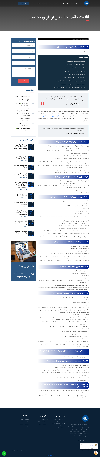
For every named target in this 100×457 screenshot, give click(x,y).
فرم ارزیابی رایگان (60, 427)
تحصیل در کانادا (24, 422)
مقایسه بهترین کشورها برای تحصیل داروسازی (21, 195)
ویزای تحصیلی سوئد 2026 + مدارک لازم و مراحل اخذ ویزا (22, 124)
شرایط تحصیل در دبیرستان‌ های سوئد (20, 174)
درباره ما (38, 3)
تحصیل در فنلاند (24, 426)
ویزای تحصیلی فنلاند (41, 422)
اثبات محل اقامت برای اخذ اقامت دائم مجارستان (75, 71)
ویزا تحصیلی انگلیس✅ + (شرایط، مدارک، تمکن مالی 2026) (23, 104)
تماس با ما (13, 451)
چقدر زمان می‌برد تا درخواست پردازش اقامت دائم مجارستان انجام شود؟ (70, 81)
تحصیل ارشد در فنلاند (25, 121)
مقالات (60, 3)
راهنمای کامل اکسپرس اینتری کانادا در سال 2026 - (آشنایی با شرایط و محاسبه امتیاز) (20, 147)
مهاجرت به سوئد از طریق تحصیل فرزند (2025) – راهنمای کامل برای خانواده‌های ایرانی (21, 185)
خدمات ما (51, 3)
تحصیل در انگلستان (24, 424)
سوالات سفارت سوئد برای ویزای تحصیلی (20, 166)
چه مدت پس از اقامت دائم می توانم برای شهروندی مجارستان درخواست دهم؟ (69, 87)
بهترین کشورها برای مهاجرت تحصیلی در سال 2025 (22, 100)
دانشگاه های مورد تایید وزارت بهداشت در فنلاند (21, 232)
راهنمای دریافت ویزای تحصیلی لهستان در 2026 (21, 157)
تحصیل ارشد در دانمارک (25, 118)
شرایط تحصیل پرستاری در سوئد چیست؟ (20, 203)
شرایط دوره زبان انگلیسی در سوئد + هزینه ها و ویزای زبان (22, 114)
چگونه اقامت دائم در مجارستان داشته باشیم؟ (76, 61)
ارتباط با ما (44, 3)
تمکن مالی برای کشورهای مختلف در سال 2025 (58, 420)
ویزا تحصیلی (66, 3)
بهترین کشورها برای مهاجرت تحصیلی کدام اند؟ (57, 424)
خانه (80, 3)
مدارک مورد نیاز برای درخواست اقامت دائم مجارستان (74, 68)
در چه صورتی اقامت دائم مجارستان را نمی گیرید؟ (75, 64)
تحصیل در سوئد (24, 419)
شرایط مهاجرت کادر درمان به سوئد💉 (22, 96)
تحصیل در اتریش (42, 424)
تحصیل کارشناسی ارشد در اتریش (23, 111)
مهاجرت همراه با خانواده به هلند (23, 108)
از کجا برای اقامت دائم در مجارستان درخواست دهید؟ (74, 78)
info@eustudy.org (23, 277)
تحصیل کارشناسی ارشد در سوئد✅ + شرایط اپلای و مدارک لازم (22, 129)
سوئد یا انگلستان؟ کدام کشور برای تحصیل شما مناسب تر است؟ (21, 212)
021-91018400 (25, 267)
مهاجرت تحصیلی (74, 3)
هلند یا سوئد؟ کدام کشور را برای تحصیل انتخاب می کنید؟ (20, 222)
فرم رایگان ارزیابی (23, 3)
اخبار (56, 3)
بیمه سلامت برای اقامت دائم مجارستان (77, 74)
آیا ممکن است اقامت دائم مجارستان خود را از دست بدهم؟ (73, 84)
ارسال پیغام (23, 81)
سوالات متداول (20, 451)
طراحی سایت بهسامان (50, 455)
